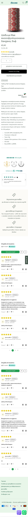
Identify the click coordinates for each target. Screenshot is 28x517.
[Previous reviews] (2, 180)
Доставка (4, 489)
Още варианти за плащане (14, 75)
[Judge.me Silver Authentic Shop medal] (14, 164)
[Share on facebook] (23, 269)
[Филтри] (21, 252)
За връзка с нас (5, 494)
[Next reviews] (26, 180)
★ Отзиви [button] (26, 260)
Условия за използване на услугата (11, 483)
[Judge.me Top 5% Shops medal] (21, 164)
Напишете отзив (10, 252)
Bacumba (8, 502)
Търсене (3, 481)
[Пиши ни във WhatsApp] (24, 512)
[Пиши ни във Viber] (19, 512)
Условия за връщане (7, 491)
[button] (2, 2)
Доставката (16, 54)
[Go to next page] (18, 350)
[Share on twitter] (26, 269)
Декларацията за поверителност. (11, 486)
